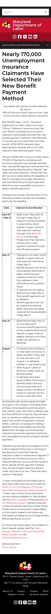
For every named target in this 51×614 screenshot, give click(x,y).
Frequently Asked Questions (31, 490)
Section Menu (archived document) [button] (21, 45)
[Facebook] (20, 36)
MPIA (45, 591)
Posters (34, 591)
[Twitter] (25, 602)
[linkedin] (35, 36)
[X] (25, 36)
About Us (7, 591)
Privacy (21, 591)
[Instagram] (14, 36)
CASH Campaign (19, 500)
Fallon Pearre (9, 547)
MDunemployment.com (14, 537)
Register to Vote (16, 594)
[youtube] (30, 36)
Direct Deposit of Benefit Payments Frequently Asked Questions (23, 531)
